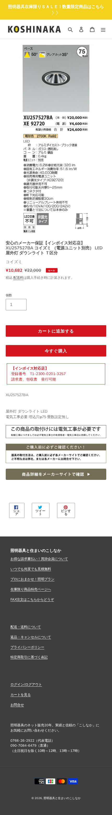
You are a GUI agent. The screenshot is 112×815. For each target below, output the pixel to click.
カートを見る (20, 694)
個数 (9, 295)
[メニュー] (103, 29)
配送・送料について (25, 627)
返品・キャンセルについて (30, 637)
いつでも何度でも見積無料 (30, 569)
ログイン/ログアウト (26, 684)
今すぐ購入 (56, 350)
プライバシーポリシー (27, 647)
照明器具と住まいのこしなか (62, 798)
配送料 (18, 277)
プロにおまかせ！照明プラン (32, 579)
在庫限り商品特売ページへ (30, 589)
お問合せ (17, 705)
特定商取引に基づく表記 (29, 657)
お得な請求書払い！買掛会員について (39, 559)
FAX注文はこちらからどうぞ (32, 599)
